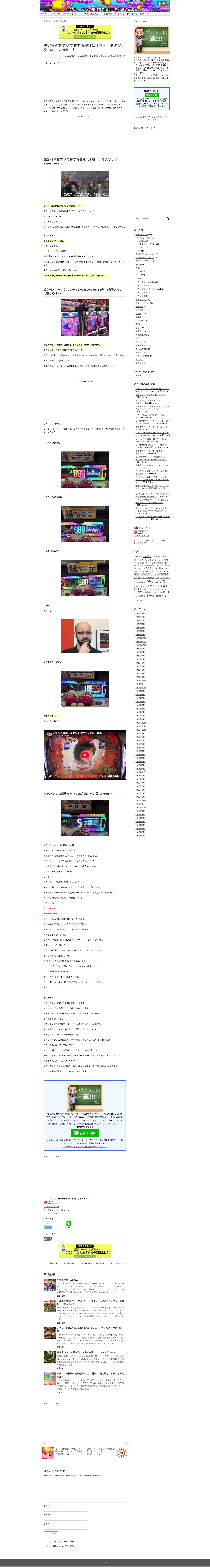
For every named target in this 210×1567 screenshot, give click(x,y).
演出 (143, 596)
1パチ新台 (163, 556)
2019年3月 (140, 712)
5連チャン (66, 1263)
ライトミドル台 (142, 303)
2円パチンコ (141, 247)
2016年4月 (140, 790)
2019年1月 (140, 719)
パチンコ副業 (155, 581)
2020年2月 (140, 673)
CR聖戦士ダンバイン (145, 258)
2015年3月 (140, 832)
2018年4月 (140, 751)
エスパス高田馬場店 (147, 578)
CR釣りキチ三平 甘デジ (146, 261)
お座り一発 (154, 571)
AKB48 (142, 241)
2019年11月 (141, 684)
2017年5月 (140, 765)
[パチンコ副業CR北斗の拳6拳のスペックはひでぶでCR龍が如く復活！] (50, 1333)
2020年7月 (140, 656)
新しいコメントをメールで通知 (60, 1541)
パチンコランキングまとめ (147, 289)
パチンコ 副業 (139, 582)
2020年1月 (140, 677)
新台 (116, 56)
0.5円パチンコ (142, 235)
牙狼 (137, 338)
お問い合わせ (132, 14)
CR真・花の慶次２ (143, 571)
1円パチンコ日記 (99, 56)
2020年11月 (141, 642)
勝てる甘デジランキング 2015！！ (151, 395)
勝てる (142, 589)
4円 (166, 559)
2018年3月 (140, 755)
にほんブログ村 (50, 1213)
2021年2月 (140, 631)
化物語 (138, 317)
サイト (46, 1524)
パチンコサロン (165, 578)
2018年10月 (141, 730)
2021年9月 (140, 613)
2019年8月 (140, 695)
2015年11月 (141, 804)
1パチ (147, 556)
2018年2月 (140, 758)
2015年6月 (140, 822)
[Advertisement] (62, 79)
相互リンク (144, 14)
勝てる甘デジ (149, 589)
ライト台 (139, 307)
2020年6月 (140, 659)
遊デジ (138, 363)
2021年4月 (140, 624)
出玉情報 (139, 310)
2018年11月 (141, 726)
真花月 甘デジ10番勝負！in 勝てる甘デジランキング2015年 (86, 1352)
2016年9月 (140, 776)
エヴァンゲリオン (147, 244)
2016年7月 (140, 783)
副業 (138, 589)
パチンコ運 (140, 296)
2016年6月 (140, 786)
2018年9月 (140, 733)
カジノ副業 (140, 271)
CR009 (139, 251)
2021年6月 (140, 621)
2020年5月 (140, 663)
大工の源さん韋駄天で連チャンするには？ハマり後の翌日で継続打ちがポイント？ (152, 479)
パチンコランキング (51, 1207)
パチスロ (139, 278)
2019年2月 (140, 716)
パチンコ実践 (141, 293)
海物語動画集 (141, 335)
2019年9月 (140, 691)
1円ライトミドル (157, 560)
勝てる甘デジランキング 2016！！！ (152, 427)
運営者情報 (108, 14)
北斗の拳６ (140, 321)
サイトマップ (119, 14)
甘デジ (122, 56)
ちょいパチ (140, 268)
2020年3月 (140, 670)
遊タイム (139, 360)
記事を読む (61, 1296)
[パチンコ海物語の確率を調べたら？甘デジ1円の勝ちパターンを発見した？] (50, 1378)
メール (47, 1515)
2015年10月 (141, 807)
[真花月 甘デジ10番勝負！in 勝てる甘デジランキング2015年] (50, 1357)
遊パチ (142, 600)
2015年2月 (140, 836)
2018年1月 (140, 762)
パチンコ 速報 (142, 285)
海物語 (138, 331)
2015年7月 (140, 818)
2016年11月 (141, 772)
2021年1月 (140, 635)
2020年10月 (141, 645)
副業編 (110, 56)
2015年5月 (140, 825)
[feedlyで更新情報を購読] (159, 3)
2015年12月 (141, 800)
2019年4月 (140, 709)
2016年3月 (140, 793)
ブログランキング (70, 14)
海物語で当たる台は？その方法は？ (151, 465)
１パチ (146, 600)
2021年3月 (140, 628)
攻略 (161, 592)
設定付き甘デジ (102, 1263)
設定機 (138, 352)
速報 (158, 595)
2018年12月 (141, 723)
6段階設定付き (159, 563)
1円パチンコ (146, 560)
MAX (138, 265)
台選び (139, 592)
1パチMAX (155, 556)
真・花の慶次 (141, 349)
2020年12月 (141, 638)
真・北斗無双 (141, 345)
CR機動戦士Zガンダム (145, 254)
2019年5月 (140, 705)
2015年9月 (140, 811)
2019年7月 (140, 698)
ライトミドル (141, 300)
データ (157, 578)
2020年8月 (140, 652)
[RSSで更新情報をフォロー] (164, 3)
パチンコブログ (55, 14)
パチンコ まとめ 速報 (145, 282)
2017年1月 (140, 769)
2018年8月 (140, 737)
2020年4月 (140, 666)
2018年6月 (140, 744)
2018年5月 (140, 748)
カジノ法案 (140, 275)
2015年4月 (140, 829)
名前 (46, 1506)
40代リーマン (119, 1263)
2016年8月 (140, 779)
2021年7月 (140, 617)
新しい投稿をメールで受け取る (60, 1546)
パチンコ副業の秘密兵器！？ (90, 14)
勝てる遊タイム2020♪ (67, 1280)
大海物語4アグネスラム (151, 592)
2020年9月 (140, 649)
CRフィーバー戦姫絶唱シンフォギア (149, 565)
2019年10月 (141, 688)
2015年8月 (140, 815)
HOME (43, 14)
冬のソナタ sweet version (83, 1263)
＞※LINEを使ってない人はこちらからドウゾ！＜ (85, 1147)
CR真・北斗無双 (154, 568)
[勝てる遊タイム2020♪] (50, 1285)
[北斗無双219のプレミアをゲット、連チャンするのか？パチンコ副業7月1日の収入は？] (50, 1306)
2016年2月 (140, 797)
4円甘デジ (56, 1263)
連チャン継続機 (142, 356)
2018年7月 (140, 740)
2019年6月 (140, 702)
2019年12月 (141, 680)
